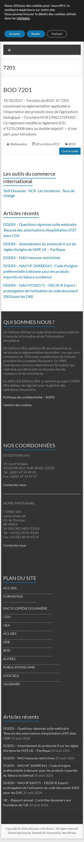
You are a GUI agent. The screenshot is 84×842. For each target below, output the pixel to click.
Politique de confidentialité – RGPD (29, 397)
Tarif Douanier (14, 190)
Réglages (57, 34)
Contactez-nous (14, 485)
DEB (6, 642)
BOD (72, 144)
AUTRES (9, 659)
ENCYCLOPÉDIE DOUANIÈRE (25, 608)
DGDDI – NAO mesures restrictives (31, 257)
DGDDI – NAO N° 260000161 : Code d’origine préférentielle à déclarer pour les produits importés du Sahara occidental (40, 271)
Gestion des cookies (17, 405)
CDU (6, 617)
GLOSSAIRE (11, 684)
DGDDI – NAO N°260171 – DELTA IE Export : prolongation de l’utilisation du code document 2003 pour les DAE (40, 290)
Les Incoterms (49, 190)
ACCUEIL (10, 588)
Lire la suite (70, 151)
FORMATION (13, 596)
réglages (23, 18)
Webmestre (18, 144)
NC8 (32, 190)
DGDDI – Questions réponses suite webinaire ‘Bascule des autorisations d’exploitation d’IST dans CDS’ (40, 230)
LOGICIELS (11, 676)
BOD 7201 (17, 89)
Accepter (14, 34)
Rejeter (36, 34)
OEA (6, 625)
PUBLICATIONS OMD (19, 667)
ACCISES (9, 634)
